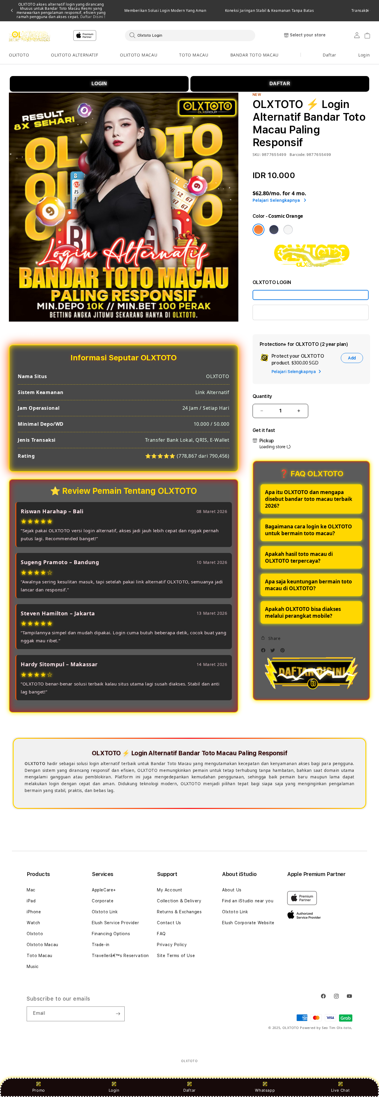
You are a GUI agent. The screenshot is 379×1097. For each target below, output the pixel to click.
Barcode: (297, 154)
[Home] (29, 35)
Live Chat (340, 1090)
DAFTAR (279, 83)
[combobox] (190, 35)
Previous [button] (12, 11)
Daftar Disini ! (92, 16)
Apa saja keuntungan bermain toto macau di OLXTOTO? (308, 585)
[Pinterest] (284, 652)
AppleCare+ (104, 890)
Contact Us (169, 922)
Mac (31, 890)
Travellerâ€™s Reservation (120, 955)
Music (33, 966)
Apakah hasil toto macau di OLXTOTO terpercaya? (299, 557)
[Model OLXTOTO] (311, 295)
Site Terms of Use (176, 955)
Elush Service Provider (115, 922)
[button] (19, 55)
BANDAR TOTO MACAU (254, 55)
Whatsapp (265, 1090)
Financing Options (111, 933)
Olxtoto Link (105, 911)
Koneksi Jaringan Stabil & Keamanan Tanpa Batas (269, 11)
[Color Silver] (288, 229)
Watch (33, 922)
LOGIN (99, 83)
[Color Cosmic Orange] (258, 229)
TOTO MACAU (193, 55)
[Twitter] (274, 652)
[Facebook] (265, 652)
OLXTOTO (19, 55)
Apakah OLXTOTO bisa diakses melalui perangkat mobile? (303, 612)
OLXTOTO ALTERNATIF (74, 55)
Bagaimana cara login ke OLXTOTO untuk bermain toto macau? (308, 530)
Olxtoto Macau (42, 944)
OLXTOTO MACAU (138, 55)
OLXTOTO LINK (276, 312)
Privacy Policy (172, 944)
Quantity (262, 396)
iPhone (34, 911)
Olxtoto (35, 933)
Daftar (189, 1090)
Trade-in (101, 944)
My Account (169, 890)
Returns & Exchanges (179, 911)
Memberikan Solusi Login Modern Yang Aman (165, 11)
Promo (38, 1090)
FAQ (161, 933)
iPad (31, 900)
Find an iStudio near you (247, 900)
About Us (232, 890)
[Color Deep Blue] (274, 229)
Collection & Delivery (179, 900)
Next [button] (367, 11)
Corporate (102, 900)
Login (114, 1090)
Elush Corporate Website (248, 922)
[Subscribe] (117, 1013)
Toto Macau (39, 955)
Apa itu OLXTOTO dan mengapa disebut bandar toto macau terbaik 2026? (308, 499)
